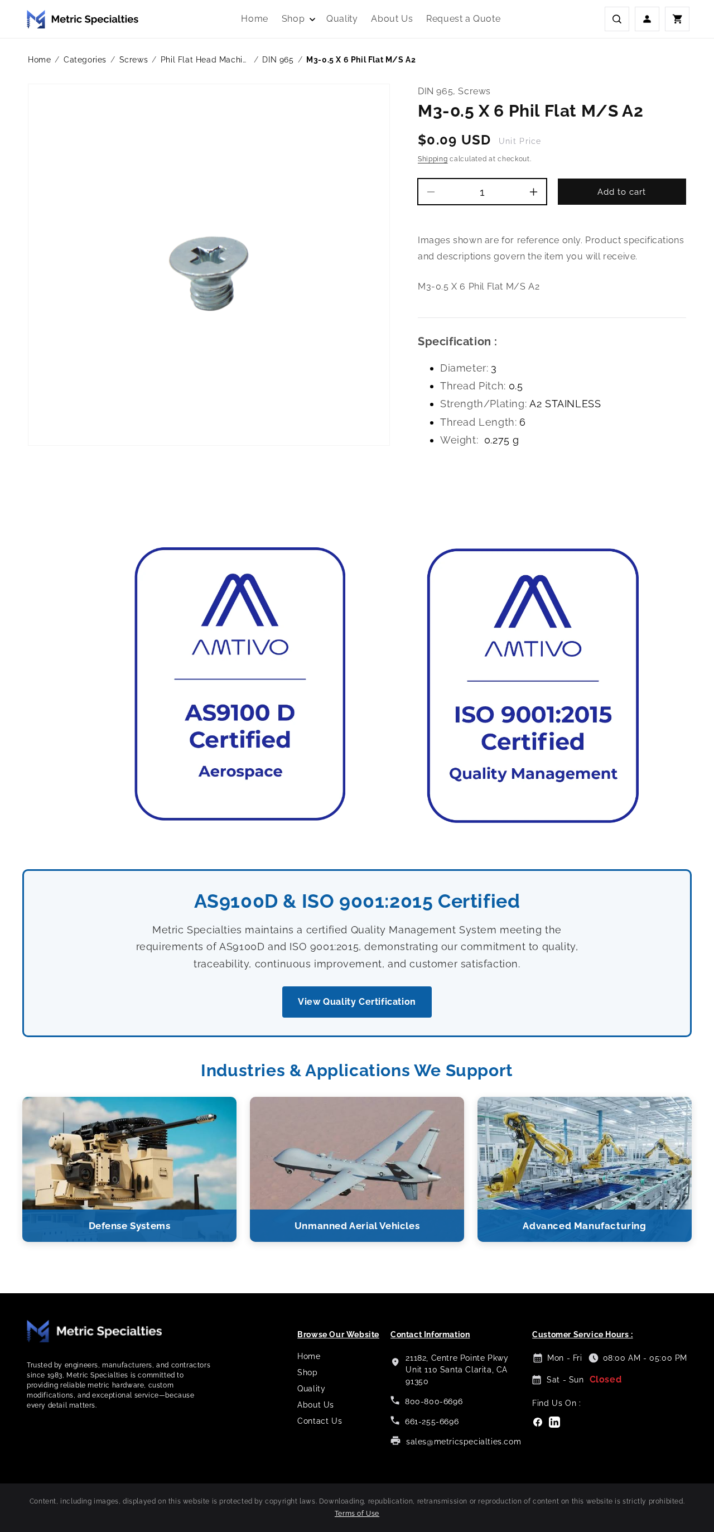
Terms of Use (357, 1513)
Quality (311, 1388)
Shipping (433, 159)
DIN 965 (277, 59)
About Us (315, 1404)
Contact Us (319, 1421)
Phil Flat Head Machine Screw (205, 59)
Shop (307, 1372)
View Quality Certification (357, 1001)
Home (39, 59)
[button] (297, 19)
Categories (85, 59)
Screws (133, 59)
